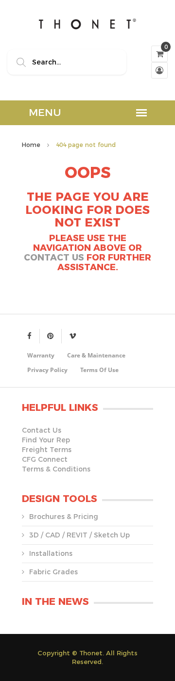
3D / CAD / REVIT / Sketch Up (79, 535)
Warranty (40, 355)
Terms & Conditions (56, 469)
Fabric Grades (53, 572)
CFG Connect (45, 459)
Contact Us (54, 257)
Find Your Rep (46, 440)
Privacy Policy (47, 370)
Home (31, 144)
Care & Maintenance (96, 355)
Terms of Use (99, 370)
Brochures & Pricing (63, 516)
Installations (50, 553)
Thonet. (91, 653)
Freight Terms (46, 449)
